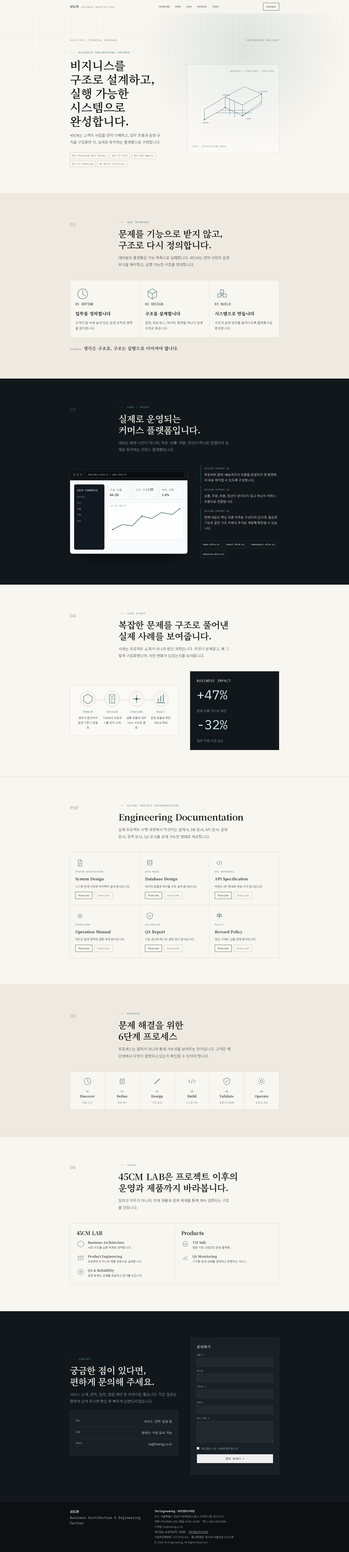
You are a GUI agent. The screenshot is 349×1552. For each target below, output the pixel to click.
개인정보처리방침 (198, 1532)
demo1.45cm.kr (235, 544)
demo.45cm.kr (211, 544)
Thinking (164, 6)
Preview (84, 895)
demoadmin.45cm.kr (263, 544)
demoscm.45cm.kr (213, 554)
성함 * (200, 1354)
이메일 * (201, 1386)
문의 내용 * (203, 1418)
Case (189, 6)
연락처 (200, 1402)
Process (202, 6)
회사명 (200, 1370)
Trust (215, 6)
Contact (271, 6)
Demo (178, 6)
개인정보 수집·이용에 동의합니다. (220, 1448)
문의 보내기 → (235, 1458)
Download (104, 895)
